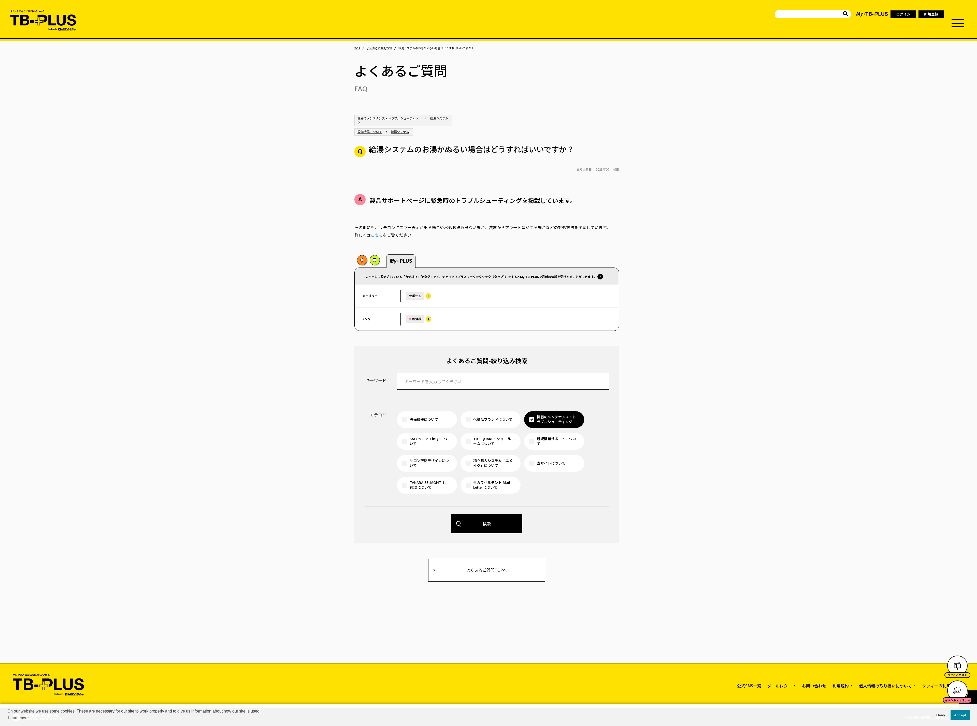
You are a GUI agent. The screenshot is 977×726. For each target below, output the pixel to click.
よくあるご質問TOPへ (486, 570)
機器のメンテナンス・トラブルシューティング (387, 120)
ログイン (903, 14)
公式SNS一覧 (749, 686)
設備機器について (369, 132)
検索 (487, 524)
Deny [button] (940, 715)
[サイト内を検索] (845, 14)
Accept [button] (960, 715)
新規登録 (931, 14)
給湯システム (439, 118)
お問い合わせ (814, 686)
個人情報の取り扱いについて (885, 686)
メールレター (779, 686)
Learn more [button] (18, 718)
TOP (357, 48)
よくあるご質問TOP (379, 48)
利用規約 (840, 686)
